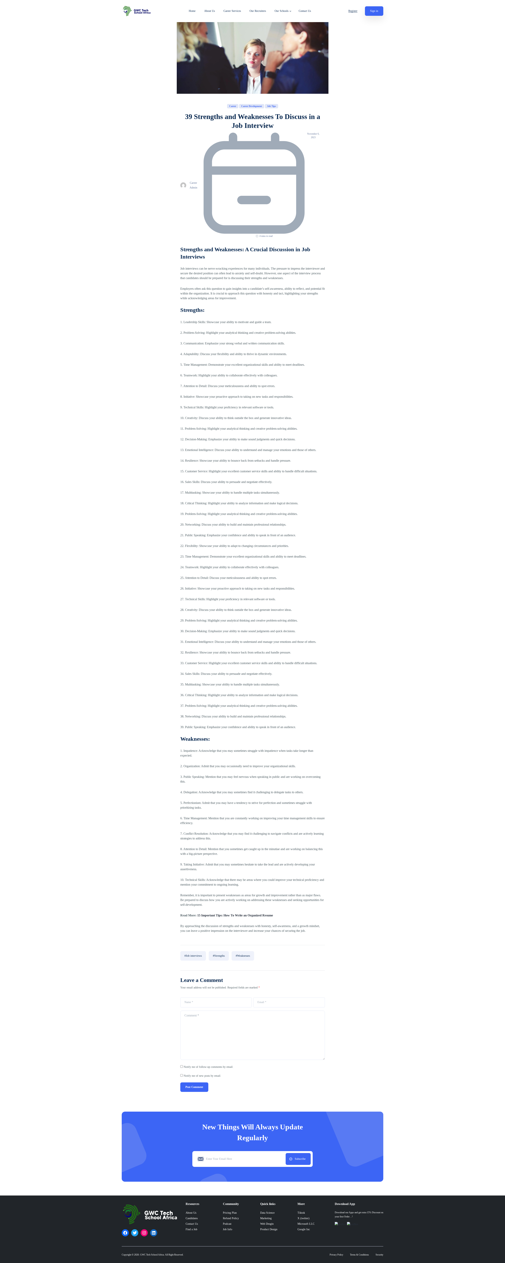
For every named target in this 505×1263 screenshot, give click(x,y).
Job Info (227, 1229)
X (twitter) (303, 1218)
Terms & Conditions (359, 1254)
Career (232, 106)
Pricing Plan (230, 1212)
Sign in (374, 10)
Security (379, 1254)
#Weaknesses (243, 955)
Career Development (251, 106)
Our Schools (281, 11)
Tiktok (301, 1212)
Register (352, 10)
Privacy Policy (336, 1254)
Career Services (232, 11)
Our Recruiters (258, 11)
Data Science (267, 1212)
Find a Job (191, 1229)
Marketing (266, 1218)
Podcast (227, 1223)
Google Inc (303, 1229)
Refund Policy (231, 1218)
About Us (209, 11)
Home (192, 11)
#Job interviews (193, 955)
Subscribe (300, 1158)
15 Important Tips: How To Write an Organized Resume (235, 915)
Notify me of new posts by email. (202, 1075)
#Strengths (219, 955)
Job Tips (271, 106)
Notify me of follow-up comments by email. (208, 1066)
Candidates (192, 1218)
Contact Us (305, 11)
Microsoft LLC (305, 1223)
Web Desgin (267, 1223)
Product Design (268, 1229)
